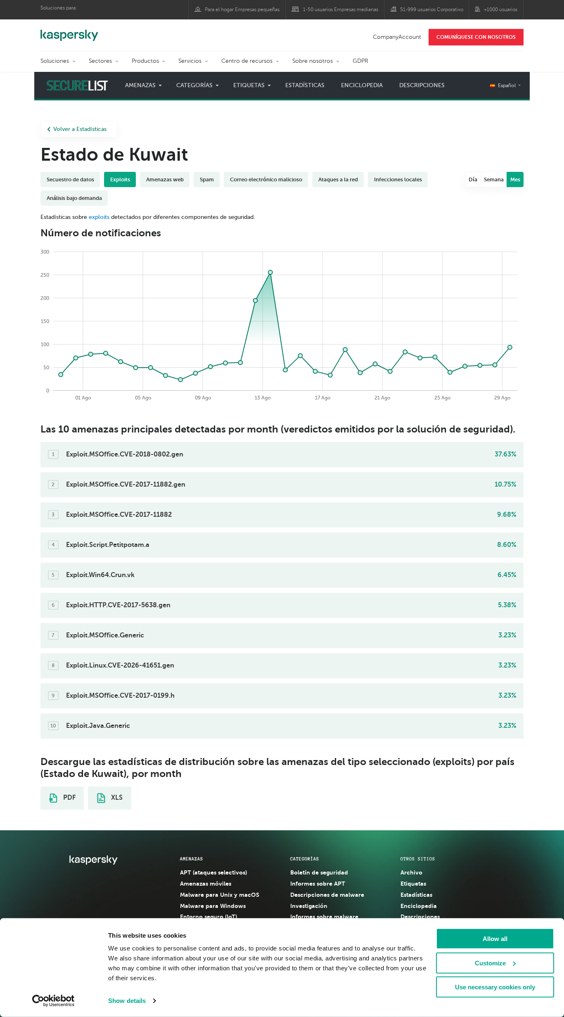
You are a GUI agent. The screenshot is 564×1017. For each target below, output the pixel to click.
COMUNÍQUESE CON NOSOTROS (476, 37)
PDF (69, 797)
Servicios (189, 61)
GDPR (360, 61)
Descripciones (422, 85)
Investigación (308, 906)
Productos (145, 61)
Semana (494, 179)
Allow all (495, 938)
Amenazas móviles (205, 883)
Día (473, 179)
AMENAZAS (191, 858)
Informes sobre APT (317, 883)
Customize (490, 962)
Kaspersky (69, 31)
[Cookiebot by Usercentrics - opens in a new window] (53, 1001)
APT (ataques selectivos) (213, 872)
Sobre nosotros (312, 61)
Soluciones (54, 61)
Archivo (411, 872)
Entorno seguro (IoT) (208, 916)
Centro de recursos (247, 61)
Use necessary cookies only (495, 987)
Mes (515, 179)
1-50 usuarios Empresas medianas (340, 9)
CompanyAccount (397, 37)
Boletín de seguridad (319, 872)
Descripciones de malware (327, 894)
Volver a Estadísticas (80, 129)
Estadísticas (305, 85)
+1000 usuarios (500, 9)
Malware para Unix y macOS (219, 894)
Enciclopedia (362, 85)
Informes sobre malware (324, 916)
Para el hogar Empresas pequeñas (242, 9)
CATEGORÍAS (304, 858)
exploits (99, 217)
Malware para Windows (213, 906)
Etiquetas (413, 883)
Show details (127, 1000)
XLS (116, 797)
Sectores (100, 61)
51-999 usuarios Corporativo (431, 9)
